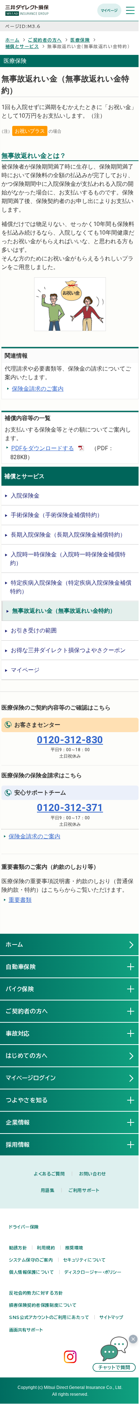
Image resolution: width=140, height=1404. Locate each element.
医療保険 (80, 40)
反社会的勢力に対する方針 (36, 1293)
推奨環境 (74, 1247)
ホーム (12, 40)
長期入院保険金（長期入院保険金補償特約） (68, 534)
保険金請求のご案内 (38, 388)
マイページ (109, 10)
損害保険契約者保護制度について (42, 1305)
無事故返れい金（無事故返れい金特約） (64, 610)
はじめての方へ (27, 1056)
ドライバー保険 (24, 1227)
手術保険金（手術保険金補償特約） (57, 515)
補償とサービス (22, 46)
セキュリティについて (84, 1260)
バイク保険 (26, 989)
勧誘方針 (18, 1247)
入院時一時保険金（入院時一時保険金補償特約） (68, 558)
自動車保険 (27, 967)
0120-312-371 (70, 808)
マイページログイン (31, 1078)
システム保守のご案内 (31, 1260)
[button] (114, 1354)
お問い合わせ (92, 1174)
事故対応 (24, 1033)
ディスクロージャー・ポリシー (93, 1272)
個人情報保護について (31, 1272)
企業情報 (24, 1122)
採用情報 (24, 1145)
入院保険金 (25, 495)
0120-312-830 (70, 740)
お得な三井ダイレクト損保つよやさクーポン (68, 650)
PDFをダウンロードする (42, 448)
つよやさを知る (33, 1100)
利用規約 (46, 1247)
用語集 (48, 1190)
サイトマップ (111, 1317)
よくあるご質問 (49, 1174)
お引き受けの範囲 (34, 630)
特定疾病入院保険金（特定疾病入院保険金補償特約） (70, 587)
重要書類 (20, 899)
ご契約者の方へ (45, 40)
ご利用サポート (84, 1190)
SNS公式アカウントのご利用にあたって (49, 1317)
